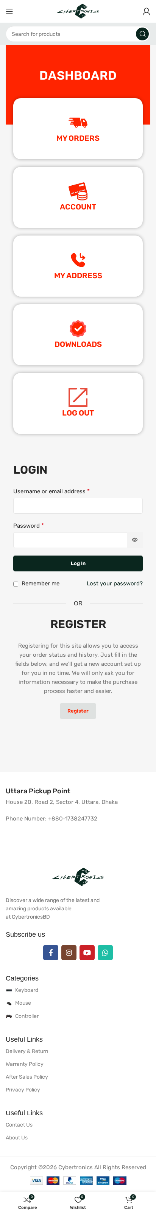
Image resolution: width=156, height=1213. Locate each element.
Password (28, 525)
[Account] (78, 191)
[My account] (146, 11)
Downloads (78, 344)
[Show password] (135, 540)
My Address (78, 275)
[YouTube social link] (87, 952)
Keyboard (26, 990)
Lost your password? (115, 583)
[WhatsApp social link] (105, 952)
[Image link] (78, 876)
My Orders (78, 138)
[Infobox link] (38, 791)
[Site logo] (78, 11)
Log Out (78, 412)
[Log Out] (78, 397)
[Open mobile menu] (9, 11)
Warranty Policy (25, 1064)
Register (78, 711)
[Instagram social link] (68, 952)
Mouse (23, 1003)
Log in (78, 563)
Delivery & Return (27, 1051)
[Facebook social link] (50, 952)
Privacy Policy (23, 1090)
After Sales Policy (27, 1077)
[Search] (142, 34)
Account (78, 206)
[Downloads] (78, 328)
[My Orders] (78, 122)
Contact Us (19, 1125)
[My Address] (78, 260)
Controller (27, 1016)
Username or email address (51, 491)
